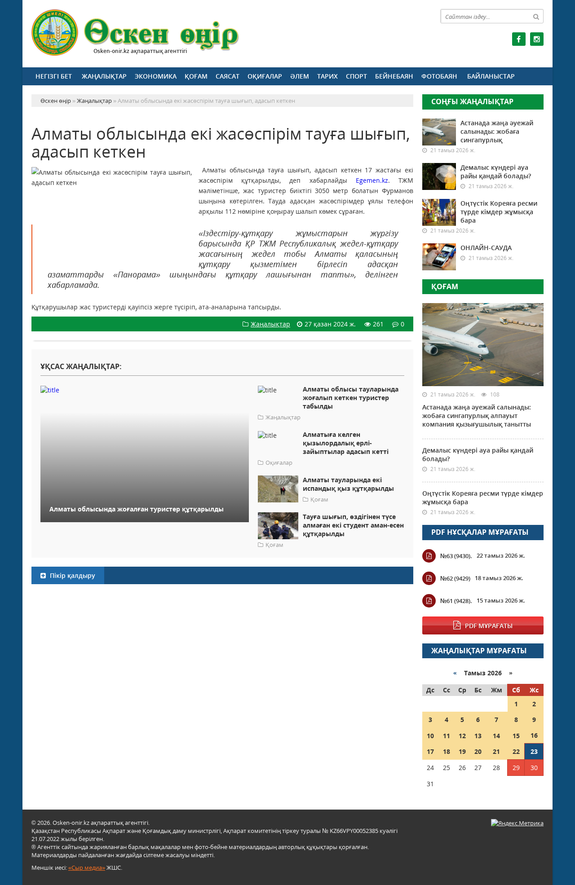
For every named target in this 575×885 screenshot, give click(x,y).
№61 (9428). (456, 601)
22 (516, 751)
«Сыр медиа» (86, 867)
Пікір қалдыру (71, 575)
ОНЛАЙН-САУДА (486, 247)
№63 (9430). (456, 556)
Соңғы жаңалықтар (472, 101)
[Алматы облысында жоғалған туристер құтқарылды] (144, 389)
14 (496, 735)
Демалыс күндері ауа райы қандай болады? (495, 171)
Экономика (156, 76)
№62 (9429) (455, 578)
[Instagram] (537, 39)
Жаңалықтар (104, 76)
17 (430, 751)
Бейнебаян (394, 76)
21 (496, 751)
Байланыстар (491, 76)
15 (516, 735)
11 (446, 735)
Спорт (356, 76)
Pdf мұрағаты (489, 625)
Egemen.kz (372, 180)
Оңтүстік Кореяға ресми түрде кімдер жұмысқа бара (498, 212)
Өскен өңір (135, 32)
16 (534, 735)
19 (462, 751)
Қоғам (196, 76)
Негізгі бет (53, 76)
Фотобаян (439, 76)
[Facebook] (519, 39)
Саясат (227, 76)
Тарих (327, 76)
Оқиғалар (265, 76)
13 (478, 735)
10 (430, 735)
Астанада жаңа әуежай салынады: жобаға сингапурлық (496, 131)
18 (446, 751)
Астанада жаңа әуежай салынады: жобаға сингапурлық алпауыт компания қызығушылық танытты (476, 415)
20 (478, 751)
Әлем (299, 76)
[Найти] (536, 16)
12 (462, 735)
